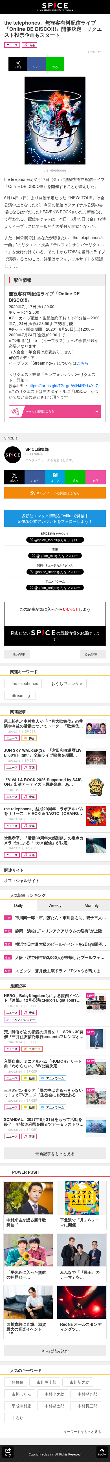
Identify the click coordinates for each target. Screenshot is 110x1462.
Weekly (55, 905)
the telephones (25, 683)
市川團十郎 (46, 1382)
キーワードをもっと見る (82, 1431)
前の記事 (18, 654)
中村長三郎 (87, 1406)
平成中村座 (21, 1406)
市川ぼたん (21, 1394)
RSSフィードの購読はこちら (57, 492)
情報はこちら (45, 411)
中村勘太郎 (54, 1406)
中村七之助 (54, 1394)
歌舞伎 (17, 1382)
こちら (83, 363)
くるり (17, 1417)
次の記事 (91, 654)
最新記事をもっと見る (55, 1153)
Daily (18, 905)
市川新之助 (79, 1382)
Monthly (92, 905)
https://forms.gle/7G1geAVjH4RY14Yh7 (63, 385)
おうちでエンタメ (67, 683)
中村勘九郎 (87, 1394)
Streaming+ (22, 695)
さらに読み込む (55, 1351)
